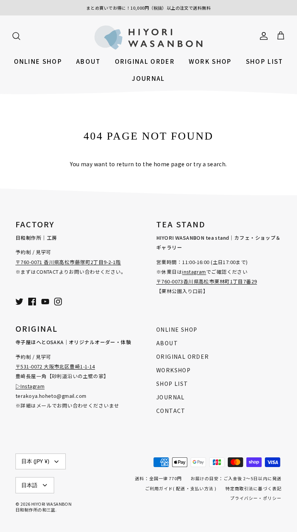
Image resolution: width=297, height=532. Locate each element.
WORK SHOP (210, 61)
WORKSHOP (173, 370)
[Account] (262, 35)
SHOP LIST (264, 61)
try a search (209, 164)
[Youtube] (45, 301)
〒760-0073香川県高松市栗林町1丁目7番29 (206, 281)
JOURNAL (148, 78)
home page (169, 164)
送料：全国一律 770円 (158, 478)
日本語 (29, 485)
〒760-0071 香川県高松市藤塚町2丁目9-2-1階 (68, 262)
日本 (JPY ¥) (35, 461)
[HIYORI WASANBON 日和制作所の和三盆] (148, 37)
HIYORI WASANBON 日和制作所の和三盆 (43, 507)
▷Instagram (29, 386)
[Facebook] (32, 301)
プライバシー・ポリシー (256, 498)
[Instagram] (58, 301)
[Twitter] (19, 301)
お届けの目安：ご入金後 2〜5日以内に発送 (236, 478)
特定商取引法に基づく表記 (253, 488)
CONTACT (171, 410)
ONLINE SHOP (38, 61)
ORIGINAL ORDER (145, 61)
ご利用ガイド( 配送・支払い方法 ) (181, 488)
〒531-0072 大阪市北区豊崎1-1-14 (55, 366)
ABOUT (88, 61)
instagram (194, 271)
